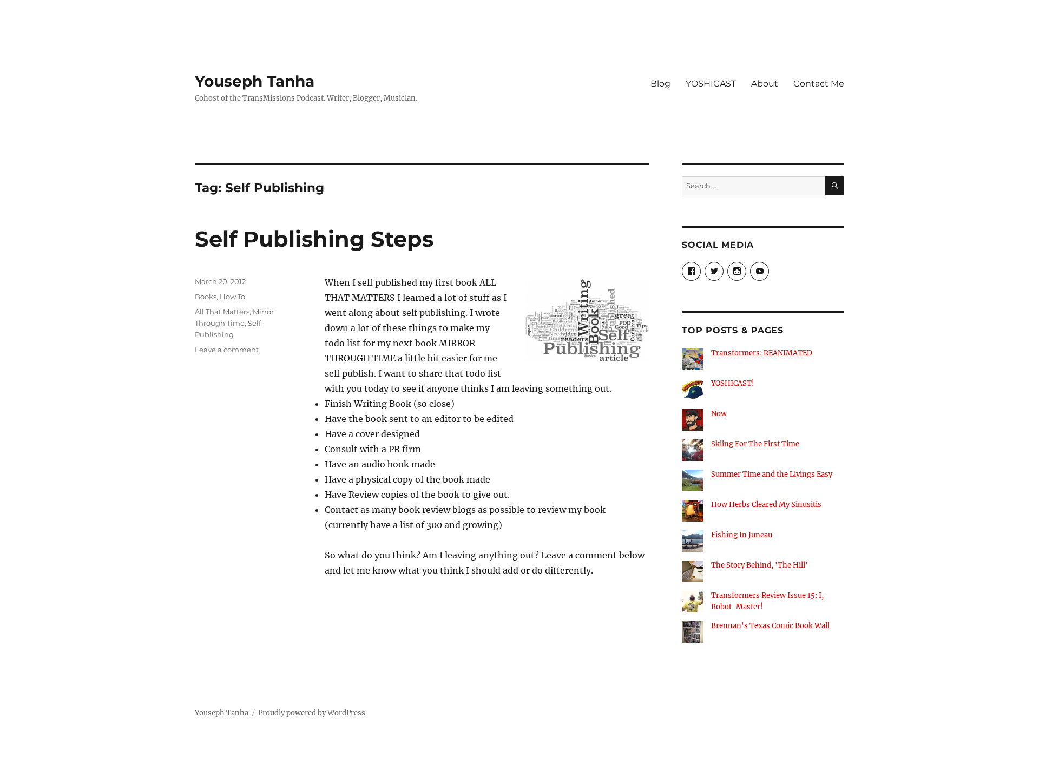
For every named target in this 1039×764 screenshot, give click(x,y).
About (764, 83)
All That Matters (222, 311)
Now (719, 413)
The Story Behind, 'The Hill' (759, 565)
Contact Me (818, 83)
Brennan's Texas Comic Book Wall (770, 625)
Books (205, 296)
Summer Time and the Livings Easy (771, 474)
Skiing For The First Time (755, 444)
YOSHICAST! (732, 383)
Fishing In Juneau (741, 534)
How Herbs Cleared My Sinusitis (766, 504)
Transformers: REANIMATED (761, 353)
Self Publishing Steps (314, 239)
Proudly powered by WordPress (311, 712)
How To (232, 296)
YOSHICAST (711, 83)
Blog (660, 83)
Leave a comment (227, 349)
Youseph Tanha (254, 81)
